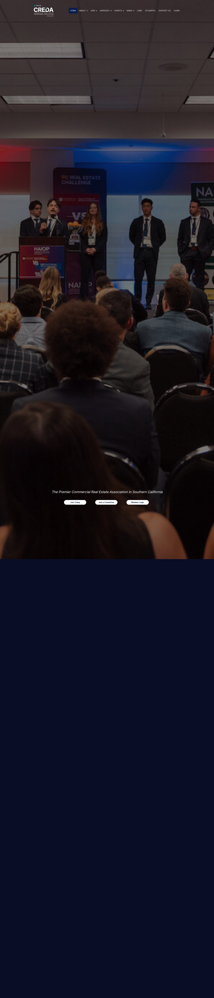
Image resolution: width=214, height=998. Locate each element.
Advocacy (105, 10)
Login (177, 10)
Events (118, 10)
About (82, 10)
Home (73, 10)
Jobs (139, 10)
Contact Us (165, 10)
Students (150, 10)
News (129, 10)
